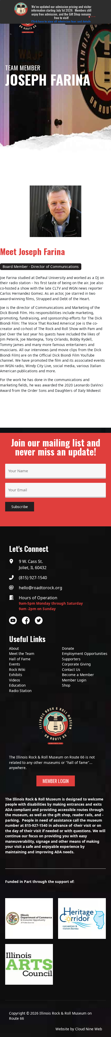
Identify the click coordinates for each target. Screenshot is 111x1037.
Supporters (71, 658)
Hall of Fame (19, 658)
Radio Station (20, 690)
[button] (55, 780)
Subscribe (19, 506)
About (14, 648)
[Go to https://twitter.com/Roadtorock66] (39, 620)
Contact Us (71, 669)
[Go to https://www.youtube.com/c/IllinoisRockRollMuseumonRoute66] (13, 620)
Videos (14, 680)
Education (17, 685)
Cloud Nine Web (88, 1028)
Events (14, 664)
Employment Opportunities (84, 653)
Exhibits (15, 674)
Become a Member (78, 674)
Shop (66, 685)
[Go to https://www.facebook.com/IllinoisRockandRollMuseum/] (26, 620)
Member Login (74, 680)
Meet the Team (21, 653)
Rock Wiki (17, 669)
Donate (68, 648)
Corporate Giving (76, 664)
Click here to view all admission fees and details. (61, 21)
